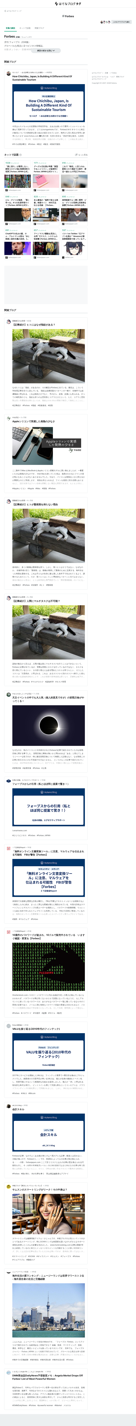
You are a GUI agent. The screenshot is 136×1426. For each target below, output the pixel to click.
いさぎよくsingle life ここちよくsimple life (28, 1372)
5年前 (49, 1372)
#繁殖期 (49, 585)
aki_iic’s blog (17, 1105)
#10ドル (51, 1013)
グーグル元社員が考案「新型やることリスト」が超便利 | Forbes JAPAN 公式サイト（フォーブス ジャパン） (46, 169)
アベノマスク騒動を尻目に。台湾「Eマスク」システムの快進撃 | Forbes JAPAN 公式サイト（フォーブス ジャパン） (46, 236)
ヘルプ (112, 77)
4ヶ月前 (30, 500)
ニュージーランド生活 (21, 1272)
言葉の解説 (10, 28)
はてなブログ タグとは (100, 77)
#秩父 (39, 144)
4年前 (34, 1272)
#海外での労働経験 (20, 1360)
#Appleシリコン (19, 488)
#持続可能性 (55, 144)
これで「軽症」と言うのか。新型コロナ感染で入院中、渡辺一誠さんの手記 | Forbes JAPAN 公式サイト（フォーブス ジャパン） (74, 169)
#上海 (43, 768)
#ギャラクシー (43, 1256)
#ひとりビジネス (19, 835)
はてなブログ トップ (14, 11)
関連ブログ (39, 28)
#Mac (37, 488)
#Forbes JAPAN (43, 835)
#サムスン (54, 1256)
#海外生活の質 (58, 1360)
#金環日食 (27, 768)
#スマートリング (19, 1256)
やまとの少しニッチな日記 (21, 694)
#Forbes (31, 144)
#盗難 (44, 1013)
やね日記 (15, 417)
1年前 (43, 780)
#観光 (45, 144)
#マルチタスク (37, 682)
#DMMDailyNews (19, 1405)
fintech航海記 (17, 1025)
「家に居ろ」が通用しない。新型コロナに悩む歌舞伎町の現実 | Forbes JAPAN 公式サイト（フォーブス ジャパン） (17, 169)
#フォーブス (66, 1256)
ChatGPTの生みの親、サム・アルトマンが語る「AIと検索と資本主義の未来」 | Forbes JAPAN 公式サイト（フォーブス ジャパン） (17, 236)
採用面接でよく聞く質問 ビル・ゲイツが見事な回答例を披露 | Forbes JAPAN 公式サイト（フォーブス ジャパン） (74, 203)
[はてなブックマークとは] (20, 154)
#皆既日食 (16, 768)
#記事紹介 (16, 405)
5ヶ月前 (30, 597)
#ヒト (42, 585)
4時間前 (49, 72)
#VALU (24, 1093)
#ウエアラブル (18, 1260)
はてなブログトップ (99, 79)
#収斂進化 (42, 405)
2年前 (29, 931)
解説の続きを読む (44, 50)
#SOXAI (31, 1256)
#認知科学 (49, 682)
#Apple (31, 488)
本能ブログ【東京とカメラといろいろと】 (27, 1186)
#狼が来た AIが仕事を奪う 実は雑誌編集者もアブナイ (45, 1173)
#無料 (14, 919)
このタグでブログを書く (121, 22)
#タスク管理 (60, 682)
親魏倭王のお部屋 (18, 321)
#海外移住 (34, 1360)
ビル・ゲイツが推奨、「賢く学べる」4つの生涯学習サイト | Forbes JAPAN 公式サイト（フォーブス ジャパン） (17, 203)
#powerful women (45, 1405)
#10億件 (36, 1013)
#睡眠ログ (30, 1260)
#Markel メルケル (63, 1405)
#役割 (50, 405)
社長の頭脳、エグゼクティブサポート (25, 780)
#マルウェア (24, 919)
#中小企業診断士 (19, 144)
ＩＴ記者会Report (18, 847)
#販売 (59, 1013)
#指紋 (33, 405)
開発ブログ (120, 77)
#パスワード (26, 1013)
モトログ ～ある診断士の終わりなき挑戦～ (28, 72)
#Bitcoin (31, 1093)
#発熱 (44, 488)
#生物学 (34, 585)
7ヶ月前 (36, 694)
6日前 (29, 321)
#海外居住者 (45, 1360)
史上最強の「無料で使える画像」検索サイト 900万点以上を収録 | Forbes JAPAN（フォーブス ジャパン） (46, 203)
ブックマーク (12, 163)
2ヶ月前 (23, 417)
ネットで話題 (25, 28)
